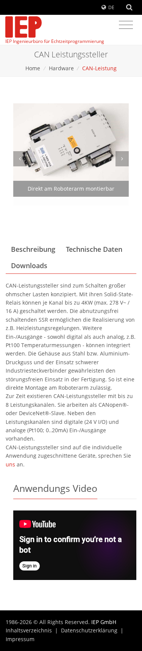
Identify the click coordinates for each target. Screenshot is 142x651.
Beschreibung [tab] (33, 249)
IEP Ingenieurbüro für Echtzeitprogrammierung (54, 41)
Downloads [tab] (29, 265)
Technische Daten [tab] (94, 249)
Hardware (61, 68)
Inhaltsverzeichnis (29, 630)
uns (10, 464)
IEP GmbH (103, 622)
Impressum (20, 639)
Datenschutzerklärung (89, 630)
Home (32, 68)
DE (111, 7)
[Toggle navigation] (126, 25)
